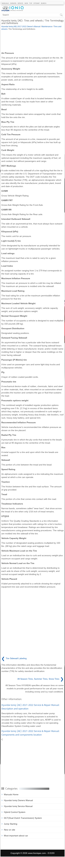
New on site (9, 830)
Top (30, 3)
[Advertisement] (32, 41)
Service (20, 3)
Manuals (5, 3)
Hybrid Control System (14, 812)
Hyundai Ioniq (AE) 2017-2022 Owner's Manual (20, 26)
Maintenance (47, 26)
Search (43, 3)
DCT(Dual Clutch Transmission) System (23, 818)
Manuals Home (11, 794)
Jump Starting (10, 824)
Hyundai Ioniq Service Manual (18, 806)
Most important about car (16, 835)
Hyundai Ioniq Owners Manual (18, 800)
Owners (13, 3)
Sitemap (36, 3)
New (26, 3)
